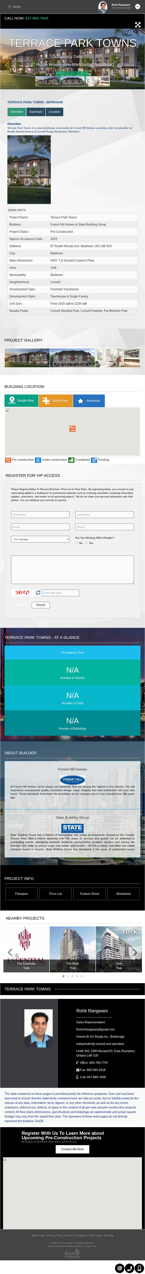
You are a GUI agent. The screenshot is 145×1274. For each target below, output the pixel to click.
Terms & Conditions (76, 1235)
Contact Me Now (72, 1149)
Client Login (95, 1235)
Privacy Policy (55, 1235)
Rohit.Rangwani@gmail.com (95, 1029)
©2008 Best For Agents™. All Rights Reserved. (72, 1243)
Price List (55, 893)
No (81, 543)
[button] (72, 428)
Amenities (93, 400)
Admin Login (38, 1235)
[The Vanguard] (119, 949)
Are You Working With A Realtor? (94, 537)
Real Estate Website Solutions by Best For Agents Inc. (72, 1246)
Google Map (25, 400)
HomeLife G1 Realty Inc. (100, 1036)
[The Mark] (26, 949)
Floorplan (21, 893)
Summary (35, 111)
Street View (60, 400)
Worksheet (123, 893)
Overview (16, 111)
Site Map (108, 1235)
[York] (73, 949)
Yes (91, 543)
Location (54, 111)
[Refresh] (37, 593)
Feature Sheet (89, 893)
